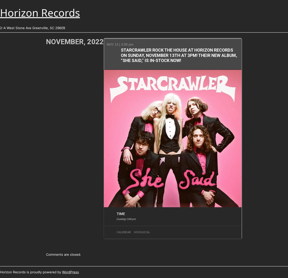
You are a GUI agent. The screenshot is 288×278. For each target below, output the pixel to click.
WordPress (70, 272)
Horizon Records (40, 13)
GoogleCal (142, 232)
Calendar (124, 232)
